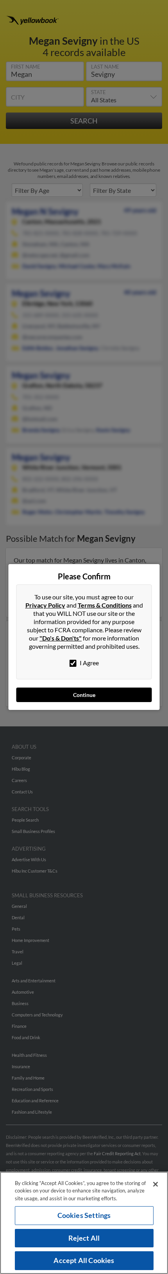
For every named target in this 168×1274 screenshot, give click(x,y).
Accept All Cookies (84, 1260)
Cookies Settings (84, 1215)
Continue (84, 694)
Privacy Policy (45, 605)
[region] (84, 1223)
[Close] (155, 1184)
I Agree (89, 662)
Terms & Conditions (105, 605)
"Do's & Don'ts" (60, 638)
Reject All (84, 1238)
